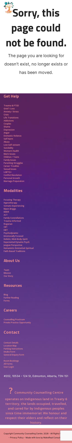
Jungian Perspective (13, 245)
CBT (5, 227)
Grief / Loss (9, 108)
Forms (7, 300)
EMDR (6, 211)
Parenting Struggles (13, 163)
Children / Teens (11, 157)
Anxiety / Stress (11, 111)
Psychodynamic (11, 233)
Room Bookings (11, 360)
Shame (7, 126)
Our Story (8, 276)
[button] (66, 13)
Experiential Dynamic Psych (16, 242)
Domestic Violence (12, 135)
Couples (7, 123)
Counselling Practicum (14, 319)
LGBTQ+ (8, 172)
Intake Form (9, 351)
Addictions (9, 120)
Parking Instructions (13, 348)
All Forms (8, 363)
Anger (7, 132)
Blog (6, 294)
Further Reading (11, 297)
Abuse (7, 141)
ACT (6, 214)
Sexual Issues (10, 169)
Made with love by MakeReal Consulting (44, 437)
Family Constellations (14, 217)
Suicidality (8, 147)
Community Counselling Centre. (28, 433)
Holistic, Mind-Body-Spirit (16, 239)
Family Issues (10, 160)
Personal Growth (12, 178)
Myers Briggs (10, 208)
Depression (9, 129)
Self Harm (8, 138)
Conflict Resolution (13, 175)
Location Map (10, 345)
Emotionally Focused (13, 236)
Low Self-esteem (12, 144)
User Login (9, 366)
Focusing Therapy (12, 199)
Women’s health (11, 150)
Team (6, 270)
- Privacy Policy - (17, 437)
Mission (7, 273)
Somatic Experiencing (14, 205)
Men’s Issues (9, 153)
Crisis (6, 114)
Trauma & (9, 105)
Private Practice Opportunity (17, 322)
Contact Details (11, 342)
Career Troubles (11, 166)
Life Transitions (11, 117)
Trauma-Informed (12, 220)
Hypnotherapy (10, 202)
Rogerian (8, 224)
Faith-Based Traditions (15, 251)
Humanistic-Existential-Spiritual (19, 248)
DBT (6, 230)
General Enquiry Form (14, 354)
